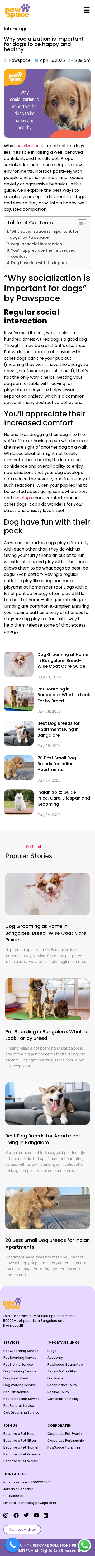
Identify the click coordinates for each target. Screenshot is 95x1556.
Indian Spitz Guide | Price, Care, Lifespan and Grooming (63, 798)
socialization (27, 146)
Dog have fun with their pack (39, 262)
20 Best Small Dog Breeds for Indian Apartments (56, 764)
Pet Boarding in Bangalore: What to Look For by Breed (63, 695)
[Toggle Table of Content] (80, 223)
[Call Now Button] (12, 1545)
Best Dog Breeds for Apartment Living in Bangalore (58, 729)
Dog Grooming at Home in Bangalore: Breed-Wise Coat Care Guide (62, 660)
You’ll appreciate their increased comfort (43, 253)
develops (22, 498)
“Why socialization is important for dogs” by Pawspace (44, 234)
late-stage (15, 29)
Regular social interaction (36, 244)
